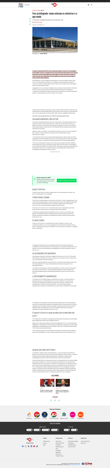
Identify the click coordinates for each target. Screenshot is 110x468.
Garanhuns (46, 430)
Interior (74, 430)
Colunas (45, 443)
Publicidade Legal (72, 445)
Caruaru (37, 430)
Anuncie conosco (72, 446)
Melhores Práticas (59, 446)
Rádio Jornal (83, 443)
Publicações (58, 450)
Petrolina (55, 430)
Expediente (58, 452)
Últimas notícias (46, 441)
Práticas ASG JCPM (60, 443)
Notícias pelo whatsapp (73, 441)
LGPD (57, 448)
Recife (29, 430)
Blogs (44, 445)
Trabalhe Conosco (60, 456)
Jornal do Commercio (85, 441)
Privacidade (58, 445)
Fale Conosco (59, 454)
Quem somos (58, 441)
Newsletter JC (71, 443)
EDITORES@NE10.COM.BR (74, 464)
